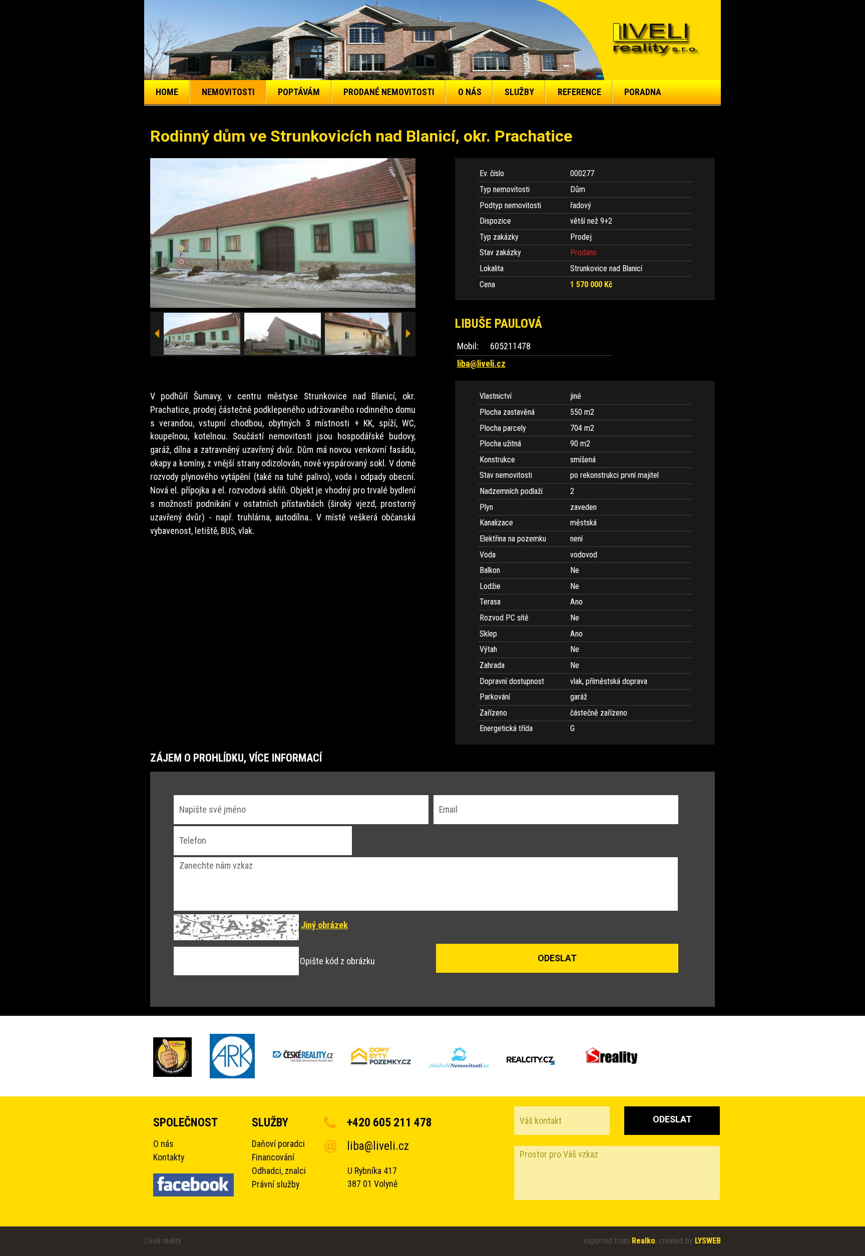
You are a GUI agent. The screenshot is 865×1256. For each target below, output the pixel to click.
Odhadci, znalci (279, 1170)
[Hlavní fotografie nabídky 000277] (283, 233)
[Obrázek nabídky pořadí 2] (282, 334)
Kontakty (168, 1157)
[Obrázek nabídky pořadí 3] (363, 334)
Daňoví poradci (278, 1143)
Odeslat (672, 1119)
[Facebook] (193, 1187)
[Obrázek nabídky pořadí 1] (202, 334)
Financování (273, 1157)
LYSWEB (708, 1240)
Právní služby (275, 1184)
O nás (163, 1143)
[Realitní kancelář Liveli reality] (656, 40)
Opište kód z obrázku (337, 961)
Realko (643, 1240)
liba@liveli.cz (481, 363)
